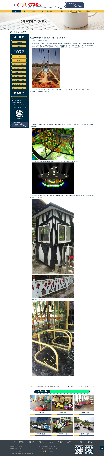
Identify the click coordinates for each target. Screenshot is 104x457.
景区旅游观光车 (41, 434)
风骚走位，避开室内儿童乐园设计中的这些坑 (82, 386)
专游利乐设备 (19, 88)
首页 (13, 442)
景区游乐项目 (52, 11)
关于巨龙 (69, 11)
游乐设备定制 (19, 84)
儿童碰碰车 (41, 412)
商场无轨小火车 (85, 412)
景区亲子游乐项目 (19, 68)
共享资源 (19, 46)
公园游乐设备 (57, 90)
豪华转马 (43, 11)
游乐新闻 (24, 32)
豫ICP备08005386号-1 (51, 449)
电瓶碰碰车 (63, 412)
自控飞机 (50, 442)
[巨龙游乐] (49, 5)
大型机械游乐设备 (19, 76)
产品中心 (25, 11)
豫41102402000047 (51, 451)
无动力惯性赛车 (85, 434)
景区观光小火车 (19, 72)
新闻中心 (16, 32)
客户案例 (61, 11)
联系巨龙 (87, 11)
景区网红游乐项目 (19, 64)
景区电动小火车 (63, 434)
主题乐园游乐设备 (19, 80)
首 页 (16, 11)
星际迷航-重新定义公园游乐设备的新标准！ (47, 386)
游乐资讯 (78, 11)
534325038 (19, 102)
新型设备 (34, 11)
